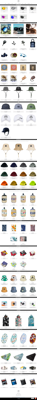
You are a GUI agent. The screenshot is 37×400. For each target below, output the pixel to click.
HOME (5, 3)
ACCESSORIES (29, 3)
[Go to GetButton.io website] (36, 399)
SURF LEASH (16, 3)
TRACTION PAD (19, 3)
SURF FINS (12, 3)
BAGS (22, 3)
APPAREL (25, 3)
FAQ (31, 3)
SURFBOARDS (9, 3)
